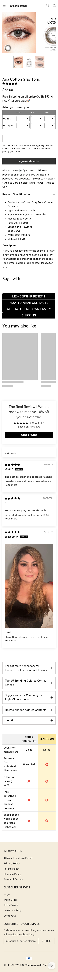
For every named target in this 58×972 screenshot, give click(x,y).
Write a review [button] (29, 434)
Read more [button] (11, 484)
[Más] (25, 138)
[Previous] (6, 33)
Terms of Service (13, 879)
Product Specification (16, 194)
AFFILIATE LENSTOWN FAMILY (29, 309)
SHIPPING (29, 315)
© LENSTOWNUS (14, 965)
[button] (5, 5)
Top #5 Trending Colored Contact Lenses (26, 683)
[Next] (51, 33)
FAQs (7, 894)
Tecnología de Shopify (38, 965)
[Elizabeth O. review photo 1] (29, 585)
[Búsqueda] (47, 5)
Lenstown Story (13, 910)
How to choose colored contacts (25, 710)
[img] (12, 464)
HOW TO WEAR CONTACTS (29, 303)
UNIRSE (46, 940)
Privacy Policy (12, 863)
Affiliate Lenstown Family (18, 858)
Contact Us (10, 915)
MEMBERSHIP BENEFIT (29, 296)
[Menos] (8, 138)
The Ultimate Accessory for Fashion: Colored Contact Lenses (26, 668)
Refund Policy (11, 868)
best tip (10, 720)
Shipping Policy (12, 874)
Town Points (11, 905)
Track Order (10, 899)
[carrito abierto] (54, 5)
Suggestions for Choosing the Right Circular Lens (24, 697)
